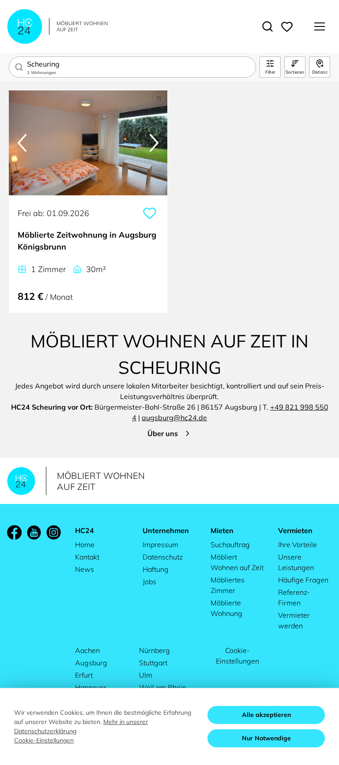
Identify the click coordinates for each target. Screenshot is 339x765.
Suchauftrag (230, 544)
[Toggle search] (267, 26)
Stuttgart (153, 662)
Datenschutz (163, 556)
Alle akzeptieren (266, 715)
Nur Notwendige (266, 738)
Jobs (149, 581)
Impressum (160, 544)
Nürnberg (154, 650)
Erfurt (84, 675)
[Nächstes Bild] (154, 143)
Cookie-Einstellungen (237, 655)
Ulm (145, 675)
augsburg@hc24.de (174, 417)
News (84, 569)
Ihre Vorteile (297, 544)
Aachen (87, 650)
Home (84, 544)
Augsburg (91, 662)
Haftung (156, 569)
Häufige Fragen (303, 579)
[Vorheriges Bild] (22, 143)
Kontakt (87, 556)
